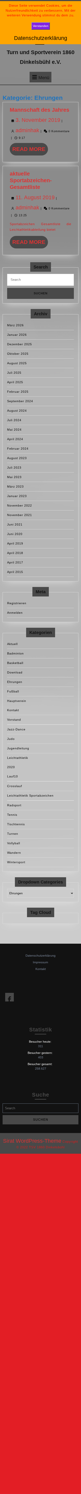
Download (14, 672)
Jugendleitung (18, 748)
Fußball (13, 691)
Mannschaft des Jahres (39, 110)
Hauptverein (16, 701)
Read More (30, 150)
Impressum (40, 962)
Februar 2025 (18, 391)
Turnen (12, 833)
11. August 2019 (35, 197)
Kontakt (13, 710)
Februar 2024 (18, 448)
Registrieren (16, 603)
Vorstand (14, 719)
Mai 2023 (14, 477)
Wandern (14, 852)
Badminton (15, 653)
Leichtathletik (17, 758)
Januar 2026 (17, 334)
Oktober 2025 (18, 353)
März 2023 (15, 486)
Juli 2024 (14, 420)
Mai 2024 (14, 429)
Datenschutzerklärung (40, 955)
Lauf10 (12, 776)
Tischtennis (16, 824)
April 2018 (15, 553)
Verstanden (40, 26)
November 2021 (19, 515)
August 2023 (17, 458)
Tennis (12, 814)
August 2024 (17, 410)
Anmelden (15, 612)
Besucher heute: (40, 1041)
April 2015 (15, 572)
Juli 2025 (14, 372)
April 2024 (15, 439)
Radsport (14, 805)
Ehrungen (14, 682)
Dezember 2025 (19, 344)
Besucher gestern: (41, 1053)
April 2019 (15, 543)
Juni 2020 (14, 534)
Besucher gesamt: (40, 1064)
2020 (11, 767)
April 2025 (15, 382)
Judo (11, 739)
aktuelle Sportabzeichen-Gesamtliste (31, 180)
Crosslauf (14, 786)
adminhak (27, 130)
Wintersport (16, 862)
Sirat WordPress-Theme (32, 1141)
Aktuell (12, 644)
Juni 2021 (14, 524)
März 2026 (15, 325)
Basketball (15, 663)
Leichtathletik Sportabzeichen (30, 795)
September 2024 (20, 401)
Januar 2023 (17, 496)
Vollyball (13, 843)
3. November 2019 (38, 120)
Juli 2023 (14, 467)
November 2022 (19, 505)
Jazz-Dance (16, 729)
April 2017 (15, 562)
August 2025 (17, 363)
